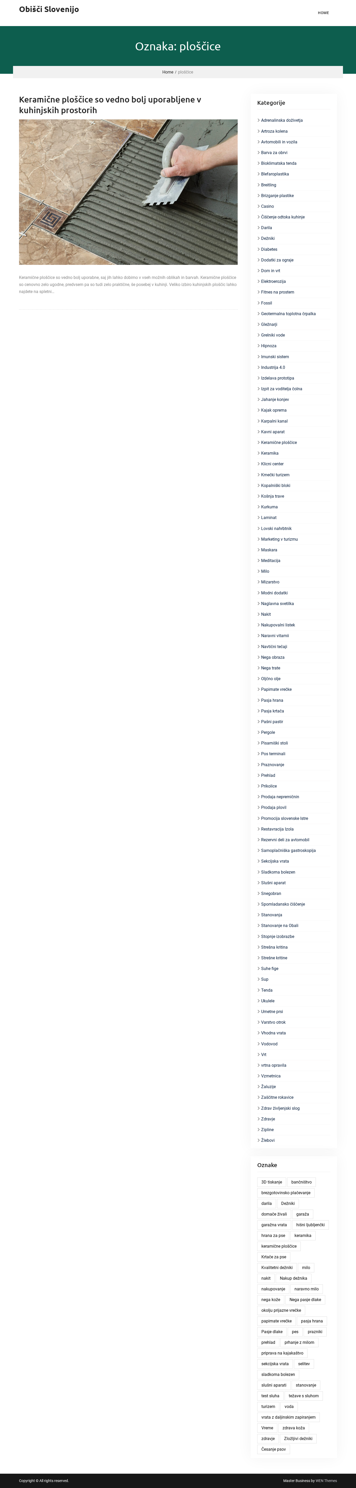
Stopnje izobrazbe (277, 936)
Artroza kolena (274, 131)
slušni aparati (273, 1385)
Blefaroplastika (275, 174)
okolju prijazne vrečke (281, 1310)
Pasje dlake (272, 1331)
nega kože (270, 1299)
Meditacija (270, 560)
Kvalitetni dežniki (277, 1267)
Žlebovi (268, 1140)
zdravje (268, 1438)
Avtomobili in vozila (279, 141)
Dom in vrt (270, 270)
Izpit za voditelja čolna (281, 388)
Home (323, 13)
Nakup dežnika (293, 1278)
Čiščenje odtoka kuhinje (283, 217)
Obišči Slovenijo (49, 9)
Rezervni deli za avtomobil (285, 839)
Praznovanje (272, 764)
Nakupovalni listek (278, 625)
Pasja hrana (272, 700)
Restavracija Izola (277, 829)
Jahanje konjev (275, 399)
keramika (302, 1235)
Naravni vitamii (275, 635)
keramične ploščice (279, 1246)
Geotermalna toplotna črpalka (288, 313)
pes (295, 1331)
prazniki (315, 1331)
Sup (264, 979)
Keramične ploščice (279, 442)
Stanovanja (271, 914)
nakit (266, 1278)
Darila (266, 227)
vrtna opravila (273, 1065)
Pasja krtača (272, 711)
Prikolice (269, 786)
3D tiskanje (271, 1182)
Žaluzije (268, 1086)
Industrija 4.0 (273, 367)
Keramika (270, 453)
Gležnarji (269, 324)
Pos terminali (273, 753)
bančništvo (301, 1182)
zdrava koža (294, 1427)
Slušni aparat (273, 882)
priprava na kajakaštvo (282, 1353)
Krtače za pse (273, 1256)
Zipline (267, 1129)
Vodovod (269, 1043)
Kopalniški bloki (275, 485)
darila (266, 1203)
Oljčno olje (270, 678)
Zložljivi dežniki (298, 1438)
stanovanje (306, 1385)
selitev (304, 1363)
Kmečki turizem (275, 474)
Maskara (269, 549)
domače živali (274, 1214)
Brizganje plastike (277, 195)
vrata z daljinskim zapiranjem (288, 1417)
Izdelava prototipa (277, 378)
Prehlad (268, 775)
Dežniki (268, 238)
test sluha (270, 1395)
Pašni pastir (272, 721)
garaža (302, 1214)
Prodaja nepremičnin (280, 796)
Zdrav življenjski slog (280, 1108)
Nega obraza (273, 657)
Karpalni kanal (274, 421)
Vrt (263, 1054)
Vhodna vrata (273, 1032)
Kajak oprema (274, 410)
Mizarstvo (270, 582)
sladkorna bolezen (278, 1374)
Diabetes (269, 249)
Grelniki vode (273, 335)
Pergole (268, 732)
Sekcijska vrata (275, 861)
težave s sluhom (304, 1395)
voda (289, 1406)
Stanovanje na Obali (279, 925)
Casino (267, 206)
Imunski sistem (275, 356)
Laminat (269, 517)
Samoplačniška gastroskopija (288, 850)
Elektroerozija (273, 281)
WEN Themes (326, 1481)
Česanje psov (273, 1449)
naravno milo (306, 1288)
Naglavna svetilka (277, 603)
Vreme (267, 1427)
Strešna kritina (274, 947)
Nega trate (270, 668)
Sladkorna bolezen (278, 872)
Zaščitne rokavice (277, 1097)
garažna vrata (274, 1224)
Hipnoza (269, 345)
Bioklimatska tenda (279, 163)
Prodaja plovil (273, 807)
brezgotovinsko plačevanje (285, 1192)
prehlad (268, 1342)
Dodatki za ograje (277, 260)
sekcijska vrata (275, 1363)
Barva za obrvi (274, 152)
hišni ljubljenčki (310, 1224)
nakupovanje (273, 1288)
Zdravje (268, 1119)
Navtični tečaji (274, 646)
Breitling (268, 184)
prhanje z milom (299, 1342)
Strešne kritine (274, 957)
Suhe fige (269, 968)
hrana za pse (273, 1235)
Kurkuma (269, 506)
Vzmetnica (271, 1076)
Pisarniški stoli (274, 743)
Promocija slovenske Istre (284, 818)
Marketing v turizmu (279, 539)
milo (306, 1267)
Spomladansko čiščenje (283, 904)
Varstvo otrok (273, 1022)
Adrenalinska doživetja (282, 120)
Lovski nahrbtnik (276, 528)
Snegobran (271, 893)
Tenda (267, 990)
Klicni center (272, 463)
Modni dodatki (274, 592)
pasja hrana (312, 1321)
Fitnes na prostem (277, 292)
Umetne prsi (272, 1011)
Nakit (266, 614)
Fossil (266, 303)
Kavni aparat (273, 431)
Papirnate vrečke (276, 689)
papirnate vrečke (276, 1321)
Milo (265, 571)
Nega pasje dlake (305, 1299)
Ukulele (267, 1000)
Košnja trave (272, 496)
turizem (268, 1406)
